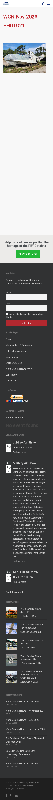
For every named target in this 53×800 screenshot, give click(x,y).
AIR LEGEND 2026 (25, 572)
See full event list (14, 417)
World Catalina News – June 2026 (22, 701)
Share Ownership (14, 363)
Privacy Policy (34, 782)
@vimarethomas (17, 788)
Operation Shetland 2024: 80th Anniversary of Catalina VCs (20, 752)
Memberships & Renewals (19, 345)
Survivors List (12, 357)
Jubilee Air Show (24, 442)
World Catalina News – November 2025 (25, 711)
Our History (11, 374)
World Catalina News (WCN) (19, 369)
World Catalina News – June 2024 (22, 763)
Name (8, 292)
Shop (8, 339)
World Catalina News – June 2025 (22, 720)
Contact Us (11, 380)
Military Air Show (24, 463)
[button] (48, 3)
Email (8, 303)
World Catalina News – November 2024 (25, 729)
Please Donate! (28, 254)
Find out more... (20, 452)
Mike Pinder (29, 785)
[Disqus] (26, 118)
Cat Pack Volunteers (16, 351)
